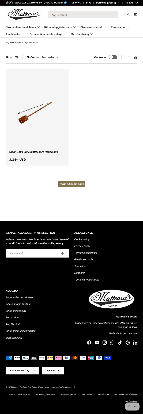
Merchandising (14, 337)
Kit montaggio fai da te (18, 303)
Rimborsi (79, 272)
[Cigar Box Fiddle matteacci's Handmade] (37, 110)
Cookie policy (82, 239)
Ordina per (33, 57)
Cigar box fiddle (30, 43)
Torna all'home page (71, 183)
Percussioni (12, 317)
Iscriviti (76, 2)
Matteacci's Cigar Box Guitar (24, 387)
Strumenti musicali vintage (21, 330)
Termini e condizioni (85, 252)
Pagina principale (13, 43)
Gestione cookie (83, 259)
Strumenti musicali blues (19, 297)
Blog (88, 2)
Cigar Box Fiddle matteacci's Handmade (33, 151)
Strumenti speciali (16, 310)
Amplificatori (13, 324)
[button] (135, 14)
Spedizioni (80, 266)
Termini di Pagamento (86, 279)
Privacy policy (82, 245)
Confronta (100, 57)
